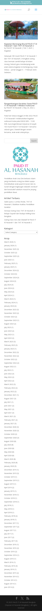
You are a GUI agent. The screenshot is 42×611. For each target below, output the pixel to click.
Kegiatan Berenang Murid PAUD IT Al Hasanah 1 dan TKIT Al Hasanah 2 (20, 45)
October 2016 (9, 551)
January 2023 (9, 349)
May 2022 (8, 377)
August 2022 (9, 366)
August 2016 (9, 559)
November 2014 (10, 576)
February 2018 (9, 516)
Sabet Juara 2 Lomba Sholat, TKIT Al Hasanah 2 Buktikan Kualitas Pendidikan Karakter (19, 204)
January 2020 (9, 466)
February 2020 (9, 462)
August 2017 (9, 530)
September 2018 (10, 502)
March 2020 (8, 459)
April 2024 (8, 295)
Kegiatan (7, 51)
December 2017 (10, 523)
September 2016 (10, 555)
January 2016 (9, 569)
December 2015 (10, 573)
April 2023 (8, 338)
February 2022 (9, 388)
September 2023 (10, 320)
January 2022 (9, 391)
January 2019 (9, 491)
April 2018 (8, 512)
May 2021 (8, 409)
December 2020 (10, 427)
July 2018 (7, 505)
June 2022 (8, 374)
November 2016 (10, 548)
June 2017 (8, 537)
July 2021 (7, 402)
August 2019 (9, 484)
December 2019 (10, 470)
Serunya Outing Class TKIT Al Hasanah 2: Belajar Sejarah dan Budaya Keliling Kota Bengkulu (19, 213)
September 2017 (10, 527)
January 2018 (9, 519)
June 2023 (8, 331)
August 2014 (9, 584)
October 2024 (9, 274)
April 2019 (8, 487)
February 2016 (9, 566)
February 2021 (9, 420)
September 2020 (10, 438)
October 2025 (9, 252)
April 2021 (8, 413)
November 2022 (10, 356)
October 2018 (9, 498)
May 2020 (8, 452)
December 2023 (10, 309)
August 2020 (9, 441)
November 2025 (10, 249)
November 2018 (10, 495)
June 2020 (8, 448)
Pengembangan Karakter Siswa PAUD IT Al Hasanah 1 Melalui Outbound (20, 104)
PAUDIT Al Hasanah (13, 48)
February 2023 (9, 345)
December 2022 (10, 352)
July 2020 (7, 445)
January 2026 (9, 245)
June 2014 (8, 587)
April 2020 (8, 455)
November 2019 (10, 473)
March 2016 (8, 562)
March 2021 (8, 416)
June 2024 (8, 288)
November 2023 (10, 313)
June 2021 (8, 406)
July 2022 (7, 370)
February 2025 (9, 263)
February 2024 (9, 302)
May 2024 (8, 292)
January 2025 (9, 267)
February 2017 (9, 541)
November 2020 (10, 430)
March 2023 (8, 341)
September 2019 (10, 480)
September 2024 (10, 277)
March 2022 (8, 384)
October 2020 (9, 434)
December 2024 (10, 270)
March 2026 (8, 242)
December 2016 (10, 544)
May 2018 (8, 509)
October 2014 (9, 580)
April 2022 (8, 381)
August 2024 (9, 281)
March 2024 (8, 299)
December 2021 (10, 395)
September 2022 (10, 363)
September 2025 (10, 256)
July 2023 (7, 327)
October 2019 (9, 477)
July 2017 (7, 534)
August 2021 (9, 398)
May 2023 (8, 334)
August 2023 (9, 324)
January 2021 (9, 423)
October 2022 (9, 359)
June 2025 (8, 260)
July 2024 (7, 285)
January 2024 (9, 306)
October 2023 (9, 317)
